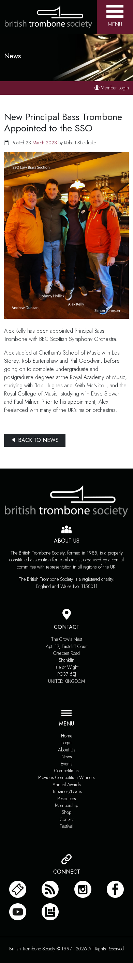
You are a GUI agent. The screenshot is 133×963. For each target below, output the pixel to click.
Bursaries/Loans (66, 791)
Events (67, 763)
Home (66, 735)
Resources (66, 798)
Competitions (66, 770)
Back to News (37, 440)
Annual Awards (67, 784)
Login (66, 742)
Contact (67, 819)
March (38, 142)
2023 (51, 142)
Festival (66, 826)
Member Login (115, 87)
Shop (66, 812)
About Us (66, 749)
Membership (66, 805)
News (66, 756)
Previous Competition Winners (66, 777)
